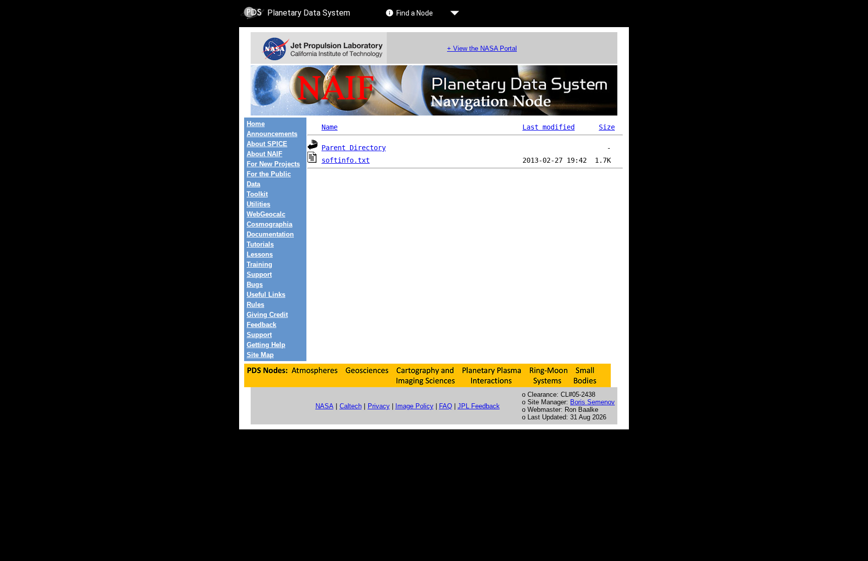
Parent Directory (353, 148)
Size (607, 127)
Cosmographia (269, 224)
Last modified (548, 127)
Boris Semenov (592, 402)
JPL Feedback (479, 406)
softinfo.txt (345, 160)
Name (329, 127)
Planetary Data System (308, 13)
